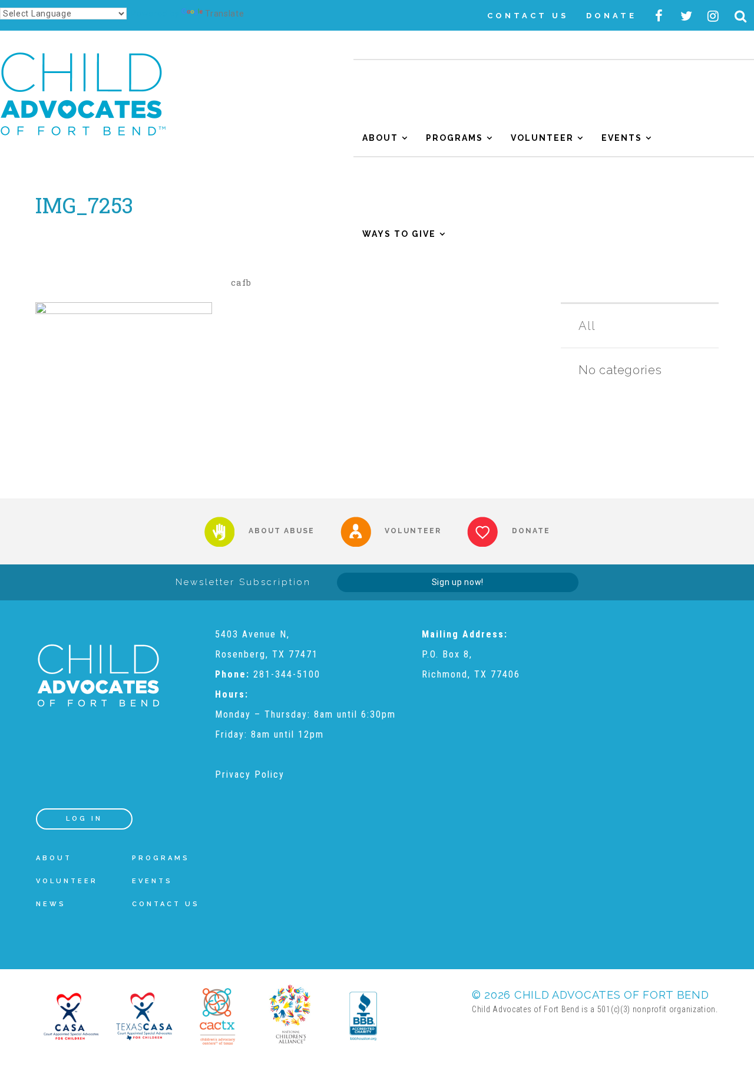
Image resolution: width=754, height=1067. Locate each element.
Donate (611, 15)
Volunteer (542, 138)
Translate (224, 13)
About (380, 138)
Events (621, 138)
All (586, 326)
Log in (84, 818)
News (51, 904)
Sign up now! (458, 582)
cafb (241, 282)
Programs (454, 138)
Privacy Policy (250, 774)
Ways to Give (399, 234)
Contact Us (527, 15)
